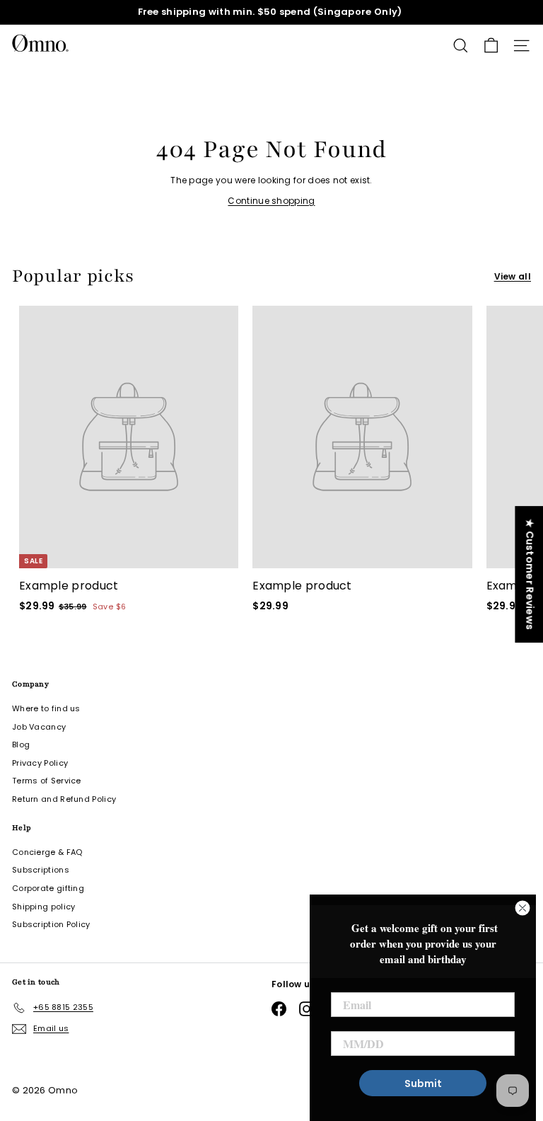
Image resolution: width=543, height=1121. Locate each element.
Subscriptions (40, 869)
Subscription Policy (51, 924)
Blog (21, 744)
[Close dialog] (522, 908)
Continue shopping (271, 201)
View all (512, 276)
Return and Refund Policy (64, 799)
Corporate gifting (48, 888)
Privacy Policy (40, 763)
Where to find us (46, 708)
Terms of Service (46, 780)
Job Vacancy (39, 726)
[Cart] (491, 46)
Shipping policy (44, 906)
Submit (423, 1083)
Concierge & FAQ (47, 852)
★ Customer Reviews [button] (529, 574)
